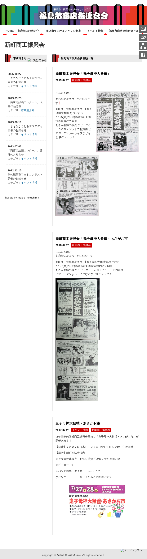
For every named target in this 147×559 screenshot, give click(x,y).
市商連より (27, 110)
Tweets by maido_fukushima (22, 197)
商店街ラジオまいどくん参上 (63, 30)
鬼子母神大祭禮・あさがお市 (78, 423)
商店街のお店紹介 (28, 30)
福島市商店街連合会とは (124, 30)
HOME (10, 30)
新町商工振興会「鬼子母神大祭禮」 (83, 74)
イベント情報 (95, 30)
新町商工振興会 (81, 79)
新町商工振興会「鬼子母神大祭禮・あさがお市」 (93, 238)
